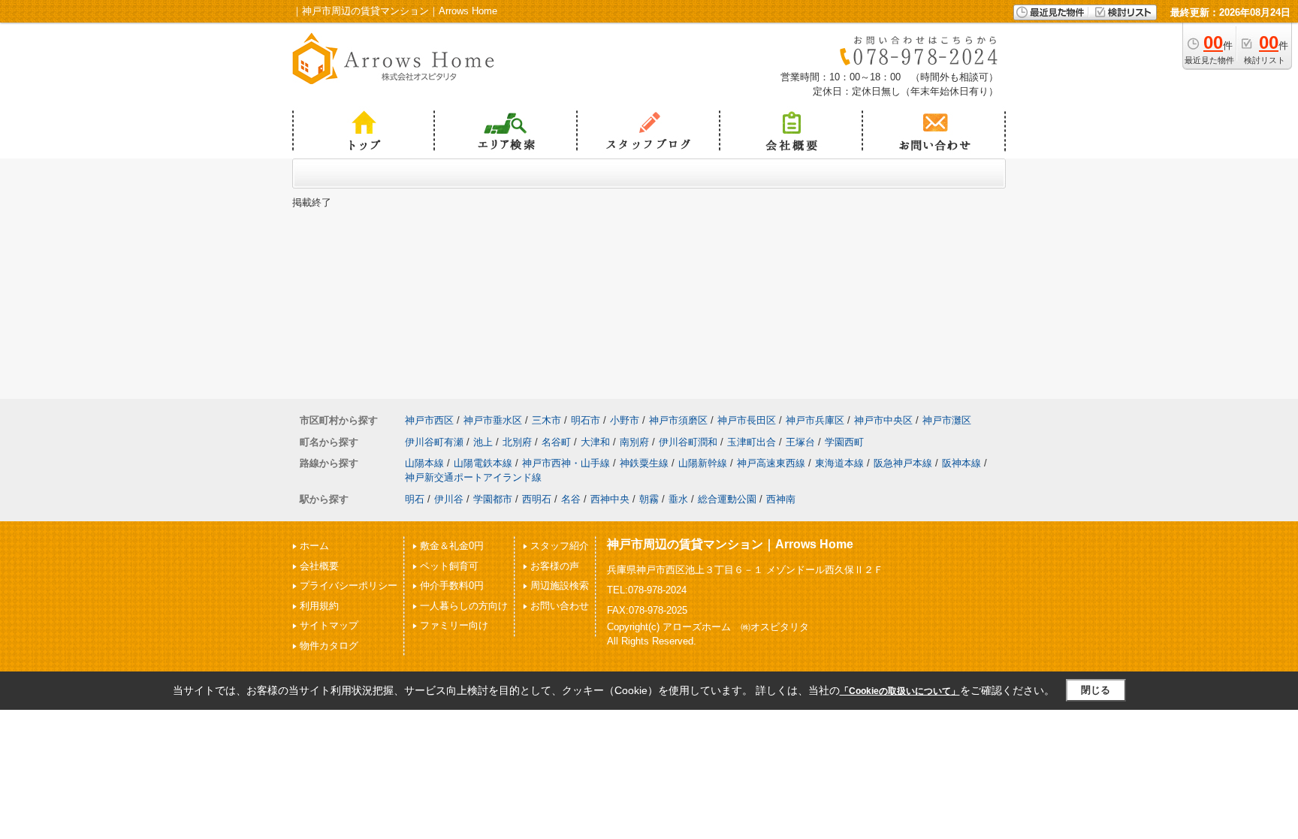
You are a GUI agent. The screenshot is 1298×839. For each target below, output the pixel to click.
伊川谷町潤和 (688, 442)
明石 (414, 499)
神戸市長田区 (746, 420)
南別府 (634, 442)
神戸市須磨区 (678, 420)
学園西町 (844, 442)
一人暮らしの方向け (464, 605)
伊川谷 (448, 499)
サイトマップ (329, 625)
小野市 (624, 420)
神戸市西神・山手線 (566, 463)
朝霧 (649, 499)
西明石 (536, 499)
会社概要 (319, 566)
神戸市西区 (429, 420)
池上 (483, 442)
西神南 (780, 499)
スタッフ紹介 (559, 545)
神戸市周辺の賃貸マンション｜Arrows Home (730, 544)
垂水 (678, 499)
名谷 (571, 499)
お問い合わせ (559, 605)
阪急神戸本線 (903, 463)
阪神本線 (961, 463)
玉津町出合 (751, 442)
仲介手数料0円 (452, 585)
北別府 (517, 442)
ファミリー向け (454, 625)
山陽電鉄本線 (483, 463)
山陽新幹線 (702, 463)
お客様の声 (554, 566)
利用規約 (319, 605)
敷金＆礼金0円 (452, 545)
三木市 (546, 420)
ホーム (314, 545)
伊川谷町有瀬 (434, 442)
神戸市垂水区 (492, 420)
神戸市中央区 (883, 420)
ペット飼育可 (449, 566)
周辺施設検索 (559, 585)
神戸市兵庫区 (815, 420)
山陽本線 (424, 463)
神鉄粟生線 (644, 463)
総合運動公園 (727, 499)
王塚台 (800, 442)
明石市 (585, 420)
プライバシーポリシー (348, 585)
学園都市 (492, 499)
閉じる (1095, 690)
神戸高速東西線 (771, 463)
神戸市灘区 (946, 420)
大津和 (595, 442)
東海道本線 (839, 463)
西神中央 (609, 499)
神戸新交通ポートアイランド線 (473, 477)
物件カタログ (329, 645)
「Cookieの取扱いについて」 (900, 691)
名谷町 (556, 442)
